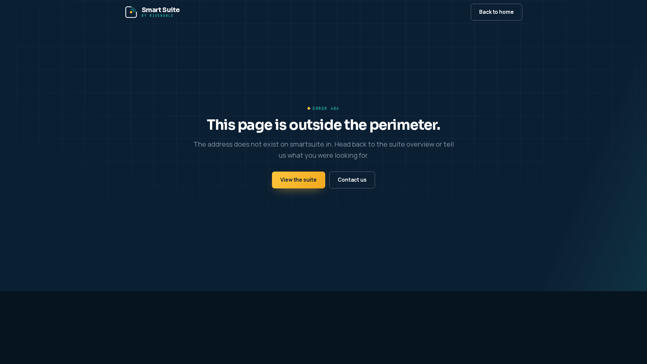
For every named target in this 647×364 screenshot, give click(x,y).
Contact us (352, 179)
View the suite (298, 179)
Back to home (496, 12)
